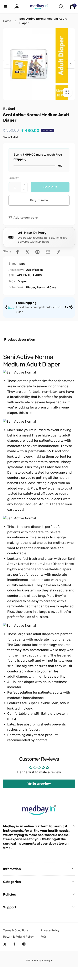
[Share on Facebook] (17, 252)
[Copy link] (58, 252)
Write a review (39, 784)
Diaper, (31, 287)
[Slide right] (70, 64)
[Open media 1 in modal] (39, 64)
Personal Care (46, 287)
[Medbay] (39, 815)
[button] (5, 6)
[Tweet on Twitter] (27, 252)
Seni (9, 109)
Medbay (38, 960)
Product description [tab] (19, 339)
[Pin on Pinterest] (37, 252)
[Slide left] (7, 64)
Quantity (14, 178)
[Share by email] (48, 251)
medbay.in (47, 960)
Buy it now (39, 200)
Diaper (22, 281)
